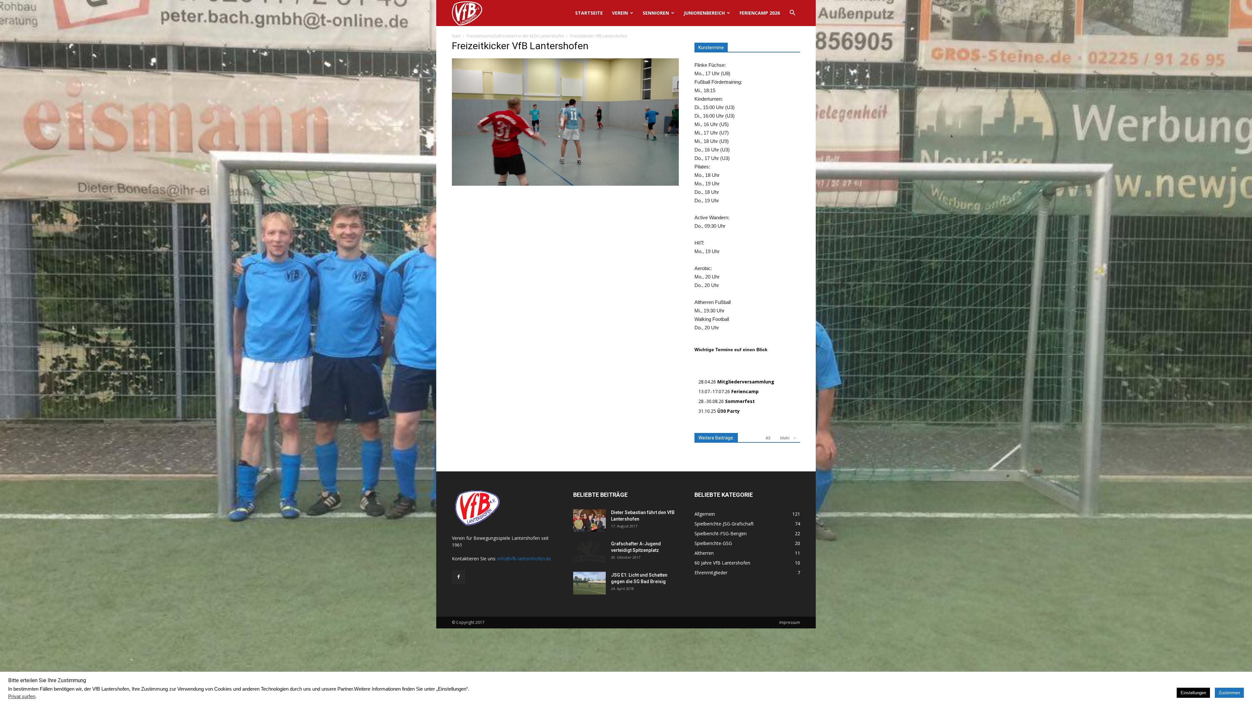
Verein (620, 13)
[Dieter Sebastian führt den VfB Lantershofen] (589, 520)
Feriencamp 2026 (759, 13)
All (768, 438)
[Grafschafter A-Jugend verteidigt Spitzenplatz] (589, 551)
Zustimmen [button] (1229, 692)
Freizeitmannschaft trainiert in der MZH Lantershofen (515, 36)
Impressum (789, 622)
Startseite (589, 13)
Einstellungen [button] (1193, 692)
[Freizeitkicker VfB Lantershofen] (565, 184)
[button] (792, 13)
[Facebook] (458, 576)
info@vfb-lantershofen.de (524, 558)
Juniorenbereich (704, 13)
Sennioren (656, 13)
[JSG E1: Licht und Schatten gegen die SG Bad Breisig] (589, 583)
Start (456, 36)
